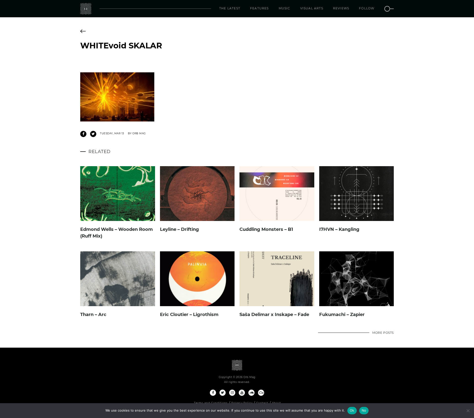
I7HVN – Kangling (339, 229)
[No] (467, 410)
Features (259, 8)
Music (284, 8)
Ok (352, 410)
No (364, 410)
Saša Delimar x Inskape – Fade (274, 314)
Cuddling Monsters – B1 (266, 229)
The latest (229, 8)
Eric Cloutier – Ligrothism (189, 314)
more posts (383, 333)
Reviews (341, 8)
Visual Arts (311, 8)
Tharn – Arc (93, 314)
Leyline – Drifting (179, 229)
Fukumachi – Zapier (342, 314)
